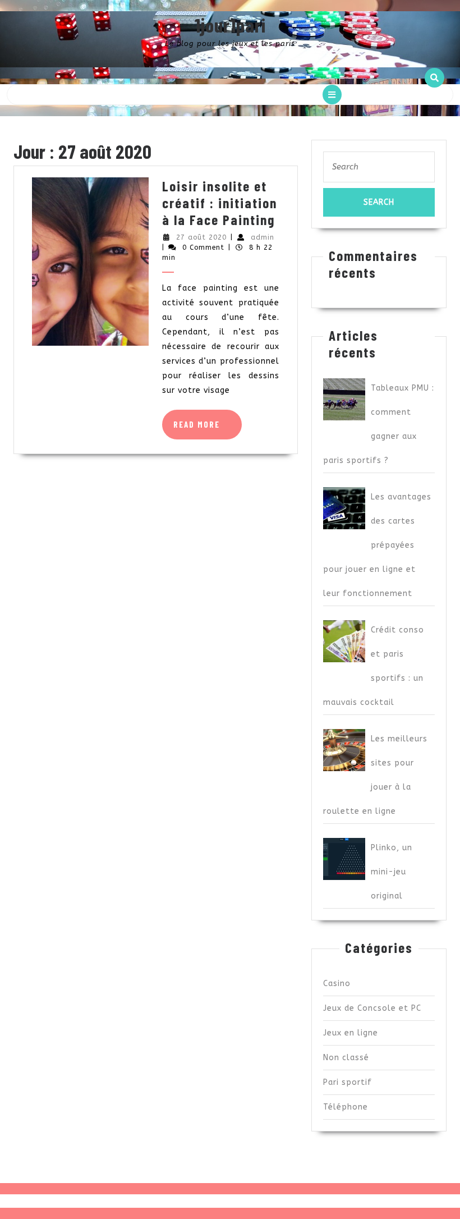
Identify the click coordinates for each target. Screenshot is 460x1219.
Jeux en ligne (350, 1033)
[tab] (332, 94)
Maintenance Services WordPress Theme (195, 1200)
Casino (337, 983)
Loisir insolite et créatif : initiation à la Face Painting (219, 202)
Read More (207, 429)
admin (262, 237)
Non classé (346, 1057)
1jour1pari (230, 24)
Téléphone (345, 1107)
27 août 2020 (201, 237)
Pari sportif (347, 1082)
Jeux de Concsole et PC (372, 1008)
